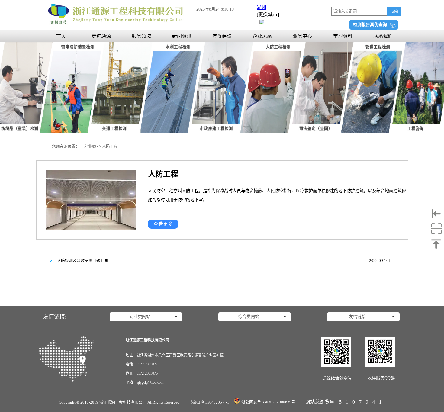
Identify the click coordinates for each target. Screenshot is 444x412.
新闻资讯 (181, 36)
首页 (61, 36)
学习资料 (342, 36)
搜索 (394, 11)
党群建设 (222, 36)
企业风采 (262, 36)
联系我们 (383, 36)
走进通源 (101, 36)
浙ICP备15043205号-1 (210, 402)
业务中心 (302, 36)
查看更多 (163, 224)
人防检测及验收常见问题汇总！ (84, 260)
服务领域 (141, 36)
